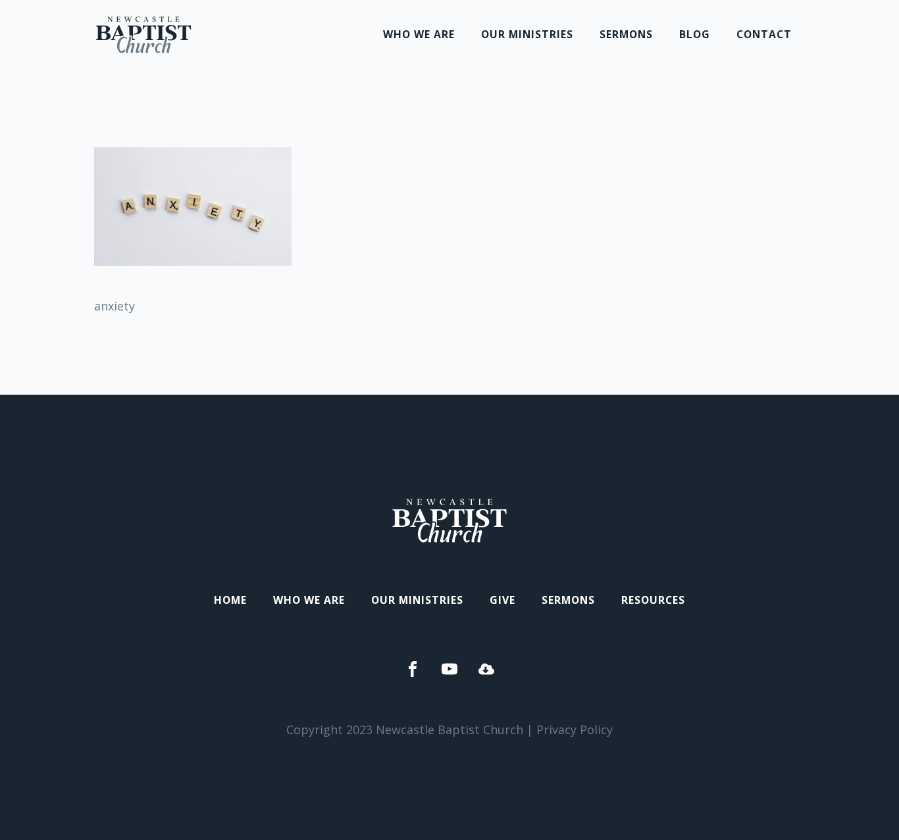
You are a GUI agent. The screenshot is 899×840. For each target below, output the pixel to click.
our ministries (527, 34)
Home (230, 600)
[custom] (412, 669)
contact (764, 34)
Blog (694, 34)
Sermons (626, 34)
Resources (653, 600)
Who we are (419, 34)
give (502, 600)
